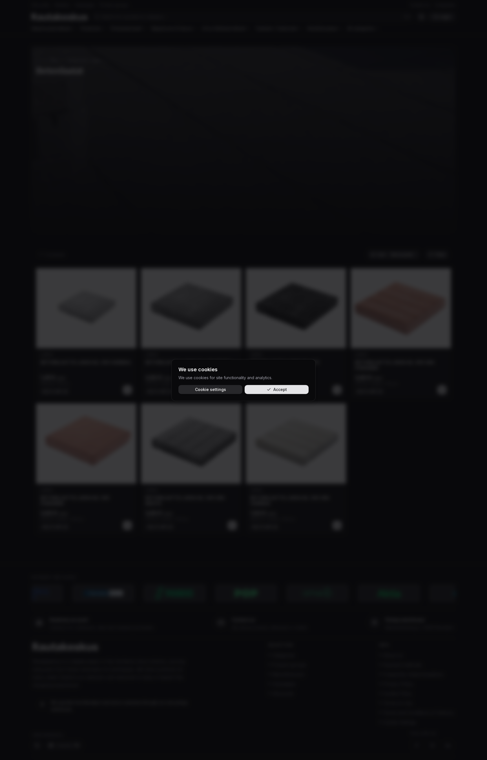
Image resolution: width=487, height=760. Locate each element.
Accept (280, 389)
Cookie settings (210, 389)
